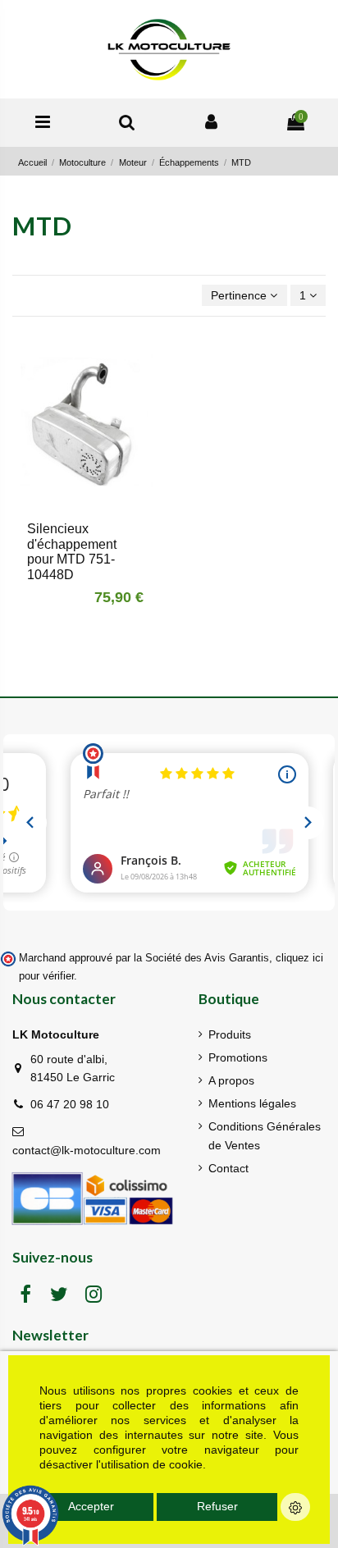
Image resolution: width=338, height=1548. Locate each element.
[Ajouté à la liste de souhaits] (73, 505)
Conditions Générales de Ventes (264, 1135)
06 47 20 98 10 (69, 1104)
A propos (231, 1080)
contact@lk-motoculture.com (86, 1150)
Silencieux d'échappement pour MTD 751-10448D (71, 552)
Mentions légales (252, 1103)
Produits (229, 1034)
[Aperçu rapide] (96, 505)
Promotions (237, 1057)
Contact (228, 1168)
